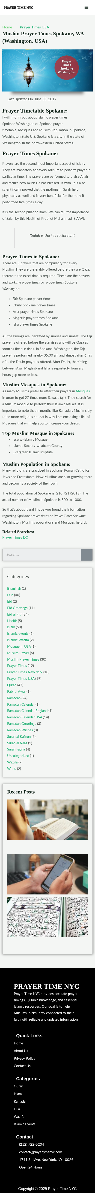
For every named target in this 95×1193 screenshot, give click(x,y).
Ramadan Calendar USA (24, 717)
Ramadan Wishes (20, 730)
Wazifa (12, 762)
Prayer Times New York (24, 672)
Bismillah (14, 588)
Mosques (83, 391)
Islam (11, 627)
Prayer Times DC (15, 537)
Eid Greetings (17, 608)
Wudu (11, 769)
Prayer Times (17, 666)
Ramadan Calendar (21, 704)
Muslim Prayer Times (23, 659)
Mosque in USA (19, 646)
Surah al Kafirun (19, 736)
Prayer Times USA (34, 27)
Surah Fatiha (16, 749)
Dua (10, 595)
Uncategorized (18, 756)
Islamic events (18, 633)
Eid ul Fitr (14, 614)
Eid (9, 601)
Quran (11, 685)
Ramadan (14, 698)
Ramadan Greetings (21, 724)
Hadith (12, 621)
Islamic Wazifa (18, 640)
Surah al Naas (17, 743)
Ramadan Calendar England (27, 711)
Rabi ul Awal (16, 691)
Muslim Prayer (18, 653)
